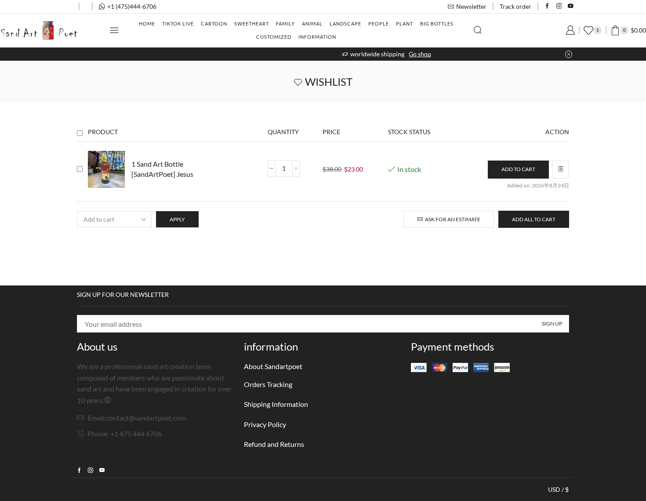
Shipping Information (276, 404)
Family (285, 23)
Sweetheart (251, 23)
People (378, 23)
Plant (404, 23)
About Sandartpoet (273, 366)
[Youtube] (570, 6)
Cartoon (214, 23)
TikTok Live (178, 23)
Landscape (345, 23)
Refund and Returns (274, 444)
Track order (515, 6)
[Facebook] (547, 6)
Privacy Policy (265, 424)
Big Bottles (437, 23)
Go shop (356, 54)
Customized (273, 37)
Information (317, 37)
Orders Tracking (268, 384)
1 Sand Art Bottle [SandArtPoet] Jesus (162, 169)
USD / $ (558, 489)
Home (147, 23)
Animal (312, 23)
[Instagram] (559, 6)
